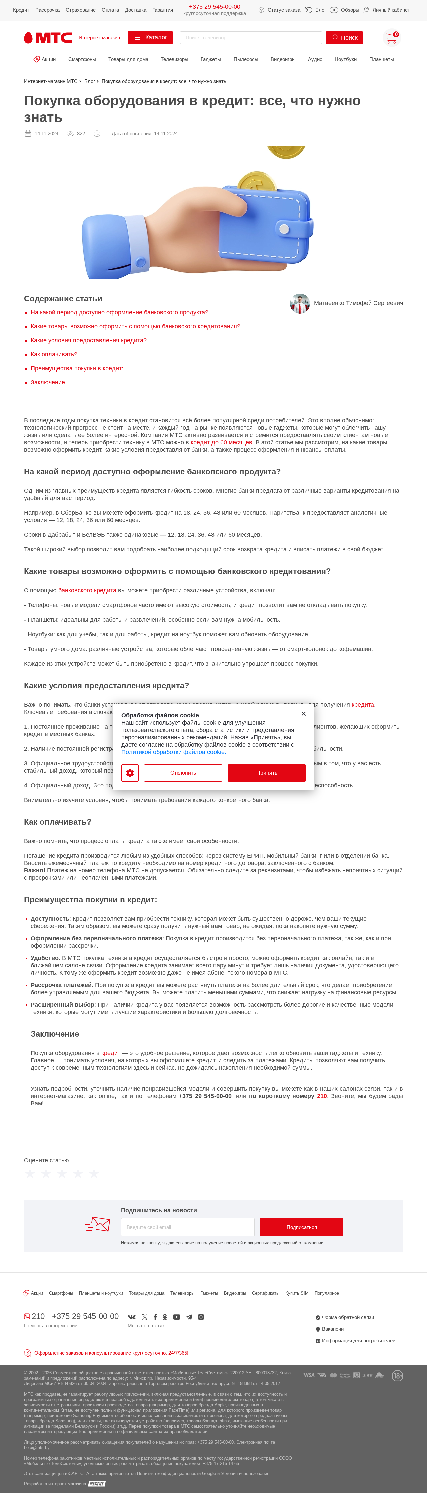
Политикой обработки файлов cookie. (173, 752)
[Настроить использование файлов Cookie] (130, 773)
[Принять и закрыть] (303, 713)
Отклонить (183, 773)
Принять (266, 773)
